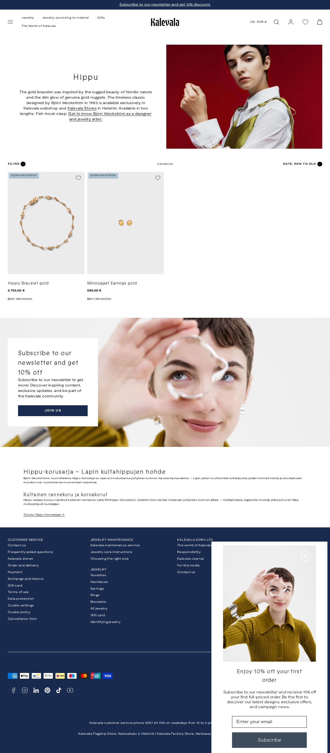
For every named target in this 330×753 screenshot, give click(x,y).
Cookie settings (21, 605)
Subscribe (269, 739)
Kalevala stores (20, 558)
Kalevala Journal (190, 558)
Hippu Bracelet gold (28, 283)
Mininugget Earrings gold (112, 283)
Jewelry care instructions (111, 552)
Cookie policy (19, 612)
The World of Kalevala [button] (39, 26)
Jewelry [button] (28, 18)
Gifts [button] (101, 18)
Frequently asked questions (30, 552)
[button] (10, 22)
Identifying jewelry (105, 622)
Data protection (21, 598)
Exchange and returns (26, 578)
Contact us (17, 545)
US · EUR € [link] (258, 22)
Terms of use (18, 592)
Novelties (98, 575)
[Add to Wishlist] (78, 178)
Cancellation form (22, 618)
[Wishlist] (305, 22)
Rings (95, 595)
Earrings (97, 588)
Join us (53, 410)
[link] (291, 22)
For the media (188, 565)
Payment (15, 572)
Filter (13, 164)
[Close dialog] (305, 556)
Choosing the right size (109, 558)
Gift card (15, 585)
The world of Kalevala (194, 545)
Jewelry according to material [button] (65, 18)
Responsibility (189, 552)
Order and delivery (23, 565)
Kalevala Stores (82, 108)
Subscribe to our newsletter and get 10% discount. (165, 4)
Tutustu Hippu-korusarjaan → (44, 514)
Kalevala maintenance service (115, 545)
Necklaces (99, 582)
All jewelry (98, 608)
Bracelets (98, 601)
